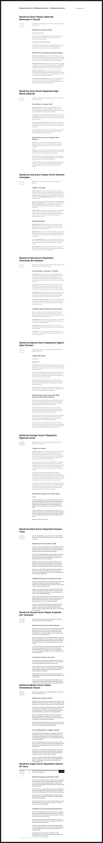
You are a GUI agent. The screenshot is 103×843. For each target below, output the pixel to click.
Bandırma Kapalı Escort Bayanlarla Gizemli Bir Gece (41, 765)
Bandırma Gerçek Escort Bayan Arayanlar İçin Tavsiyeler (40, 613)
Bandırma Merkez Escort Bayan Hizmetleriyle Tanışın (35, 686)
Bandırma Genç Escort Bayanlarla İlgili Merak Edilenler (38, 92)
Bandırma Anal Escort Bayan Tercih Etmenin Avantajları (41, 176)
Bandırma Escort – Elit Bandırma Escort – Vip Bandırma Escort (42, 8)
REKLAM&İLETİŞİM (80, 8)
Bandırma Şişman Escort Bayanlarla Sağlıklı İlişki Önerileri (41, 344)
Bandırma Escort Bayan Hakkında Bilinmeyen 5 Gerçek (36, 18)
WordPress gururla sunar (44, 837)
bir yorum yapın (21, 26)
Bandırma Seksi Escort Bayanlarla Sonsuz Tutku (40, 530)
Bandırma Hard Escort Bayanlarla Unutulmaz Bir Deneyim (36, 259)
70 (23, 776)
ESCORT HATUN (22, 25)
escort (20, 837)
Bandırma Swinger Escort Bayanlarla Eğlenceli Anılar (38, 436)
